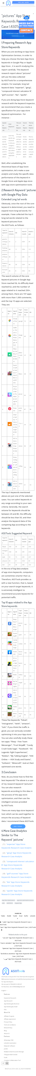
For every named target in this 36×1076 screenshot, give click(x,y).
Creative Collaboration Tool (12, 1060)
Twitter (3, 916)
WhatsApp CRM (8, 1040)
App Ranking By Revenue (11, 1004)
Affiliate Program (9, 1016)
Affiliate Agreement (10, 1019)
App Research (8, 1001)
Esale (5, 1057)
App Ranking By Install (10, 1007)
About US (7, 1033)
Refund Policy (8, 1028)
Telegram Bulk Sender (10, 1054)
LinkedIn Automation (10, 1043)
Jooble (6, 1049)
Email (20, 916)
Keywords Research (10, 998)
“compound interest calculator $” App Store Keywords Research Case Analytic (17, 865)
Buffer (26, 916)
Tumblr (15, 916)
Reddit (9, 916)
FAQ (5, 1009)
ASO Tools (18, 826)
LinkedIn (32, 916)
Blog (5, 1030)
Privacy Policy (8, 1022)
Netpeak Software (9, 1046)
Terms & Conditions (10, 1025)
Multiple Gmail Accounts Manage (14, 1052)
